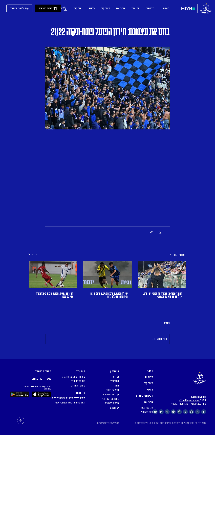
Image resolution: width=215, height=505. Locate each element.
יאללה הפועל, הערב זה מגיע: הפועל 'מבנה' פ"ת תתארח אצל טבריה (109, 295)
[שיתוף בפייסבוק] (168, 232)
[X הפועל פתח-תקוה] (197, 411)
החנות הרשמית (43, 371)
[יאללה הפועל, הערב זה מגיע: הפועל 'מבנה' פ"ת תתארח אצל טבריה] (107, 274)
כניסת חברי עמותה (41, 378)
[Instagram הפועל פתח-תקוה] (191, 411)
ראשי (150, 371)
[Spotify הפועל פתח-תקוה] (173, 411)
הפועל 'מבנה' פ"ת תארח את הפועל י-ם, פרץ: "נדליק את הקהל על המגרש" (162, 295)
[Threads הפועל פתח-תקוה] (179, 411)
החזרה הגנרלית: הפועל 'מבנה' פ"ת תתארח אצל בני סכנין (54, 295)
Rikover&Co (113, 423)
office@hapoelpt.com (189, 400)
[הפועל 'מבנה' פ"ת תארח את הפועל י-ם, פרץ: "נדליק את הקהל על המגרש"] (162, 274)
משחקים (148, 383)
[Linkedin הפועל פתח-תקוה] (161, 411)
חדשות (149, 377)
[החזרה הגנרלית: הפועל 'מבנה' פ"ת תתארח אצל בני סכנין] (53, 274)
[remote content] (107, 172)
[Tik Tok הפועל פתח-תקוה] (185, 411)
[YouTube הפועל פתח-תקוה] (155, 411)
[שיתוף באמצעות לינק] (151, 232)
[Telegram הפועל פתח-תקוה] (167, 411)
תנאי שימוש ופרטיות (144, 423)
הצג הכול (33, 254)
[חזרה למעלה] (20, 420)
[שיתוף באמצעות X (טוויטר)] (159, 232)
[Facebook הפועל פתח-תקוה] (203, 411)
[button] (134, 8)
